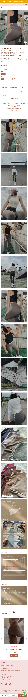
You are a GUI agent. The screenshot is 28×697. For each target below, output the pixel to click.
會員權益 (8, 670)
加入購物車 (12, 695)
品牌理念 (7, 665)
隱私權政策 (17, 670)
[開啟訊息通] (24, 694)
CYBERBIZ (4, 692)
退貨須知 (13, 670)
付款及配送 (3, 670)
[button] (26, 638)
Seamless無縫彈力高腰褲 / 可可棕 (14, 649)
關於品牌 (3, 665)
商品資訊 (5, 92)
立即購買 (22, 695)
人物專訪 (12, 665)
